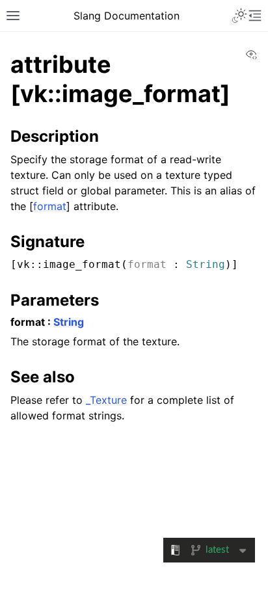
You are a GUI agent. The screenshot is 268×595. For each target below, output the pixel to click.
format (49, 206)
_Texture (106, 399)
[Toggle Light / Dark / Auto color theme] (239, 15)
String (205, 264)
